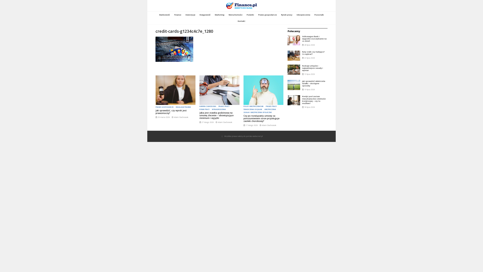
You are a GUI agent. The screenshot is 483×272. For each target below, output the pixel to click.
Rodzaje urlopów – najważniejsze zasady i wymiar (312, 68)
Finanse (177, 14)
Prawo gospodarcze (267, 14)
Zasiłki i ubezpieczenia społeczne (258, 112)
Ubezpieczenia (303, 14)
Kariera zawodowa (207, 106)
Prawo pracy (224, 106)
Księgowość (205, 14)
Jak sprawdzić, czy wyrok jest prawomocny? (171, 112)
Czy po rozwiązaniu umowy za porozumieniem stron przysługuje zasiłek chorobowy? (261, 118)
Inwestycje (190, 14)
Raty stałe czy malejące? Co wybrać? (313, 52)
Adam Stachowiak (181, 117)
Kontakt (241, 21)
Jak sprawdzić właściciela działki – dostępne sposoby (313, 83)
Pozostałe (319, 14)
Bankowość (164, 14)
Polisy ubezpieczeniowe (254, 106)
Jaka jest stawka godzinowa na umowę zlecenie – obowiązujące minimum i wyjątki (216, 115)
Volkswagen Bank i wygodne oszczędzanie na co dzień (314, 38)
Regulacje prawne (183, 107)
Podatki (250, 14)
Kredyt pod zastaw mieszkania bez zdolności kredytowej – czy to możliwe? (314, 100)
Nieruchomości (235, 14)
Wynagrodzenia (219, 109)
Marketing (219, 14)
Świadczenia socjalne (253, 109)
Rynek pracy (286, 14)
